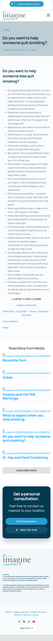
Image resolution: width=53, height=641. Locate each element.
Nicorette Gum (15, 360)
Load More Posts (26, 470)
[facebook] (19, 621)
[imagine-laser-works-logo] (14, 11)
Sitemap (35, 615)
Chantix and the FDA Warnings (19, 396)
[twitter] (24, 621)
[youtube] (34, 621)
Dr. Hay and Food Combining (26, 457)
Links (6, 30)
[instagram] (29, 621)
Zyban (8, 377)
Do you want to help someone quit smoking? (26, 438)
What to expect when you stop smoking (23, 417)
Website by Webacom (22, 615)
